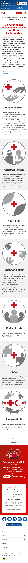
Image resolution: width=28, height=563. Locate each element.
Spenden (19, 13)
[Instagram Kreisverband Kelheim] (9, 519)
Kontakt (4, 553)
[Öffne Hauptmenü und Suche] (25, 13)
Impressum (8, 553)
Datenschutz (15, 553)
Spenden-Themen (18, 476)
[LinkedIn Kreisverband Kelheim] (15, 519)
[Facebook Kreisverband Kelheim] (4, 519)
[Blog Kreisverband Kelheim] (20, 519)
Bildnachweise (22, 553)
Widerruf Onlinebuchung (14, 525)
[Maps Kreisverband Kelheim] (25, 519)
